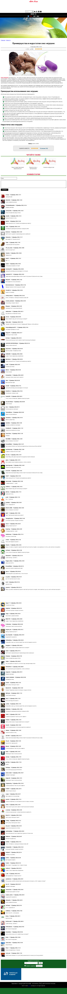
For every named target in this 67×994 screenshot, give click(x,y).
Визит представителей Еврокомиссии (18, 168)
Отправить (4, 189)
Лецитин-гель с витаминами (33, 168)
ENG (38, 16)
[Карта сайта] (36, 11)
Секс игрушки (4, 77)
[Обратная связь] (34, 11)
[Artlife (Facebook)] (40, 11)
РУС (31, 16)
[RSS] (38, 11)
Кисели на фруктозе (48, 167)
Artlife (29, 985)
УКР (34, 16)
